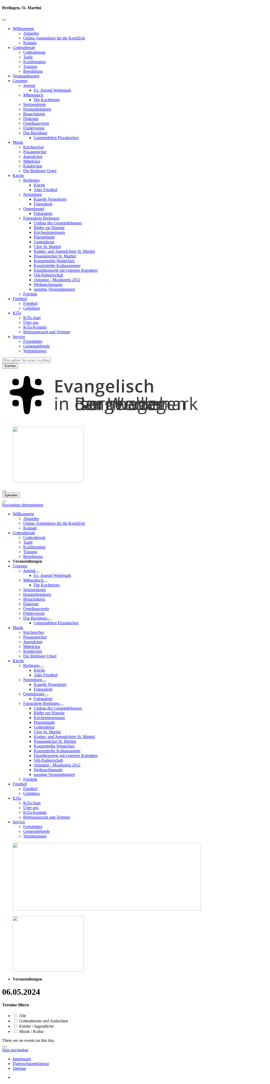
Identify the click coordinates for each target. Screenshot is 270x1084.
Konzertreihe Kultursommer (57, 265)
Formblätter (32, 341)
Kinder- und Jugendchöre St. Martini (64, 251)
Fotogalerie (43, 204)
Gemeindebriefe (36, 346)
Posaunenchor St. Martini (55, 256)
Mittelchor (31, 161)
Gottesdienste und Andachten (43, 1021)
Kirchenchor (33, 147)
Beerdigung (33, 71)
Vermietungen (34, 351)
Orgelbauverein (36, 123)
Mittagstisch (33, 95)
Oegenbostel (33, 208)
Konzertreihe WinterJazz (54, 261)
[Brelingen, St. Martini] (135, 420)
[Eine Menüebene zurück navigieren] (4, 20)
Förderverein (34, 128)
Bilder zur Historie (49, 227)
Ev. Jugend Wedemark (52, 90)
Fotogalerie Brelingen (41, 218)
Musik (18, 142)
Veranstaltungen (26, 76)
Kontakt (30, 43)
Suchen (10, 366)
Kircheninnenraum (49, 232)
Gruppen (20, 80)
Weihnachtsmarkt (48, 284)
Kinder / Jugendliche (36, 1026)
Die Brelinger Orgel (39, 171)
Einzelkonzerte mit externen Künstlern (66, 270)
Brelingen (31, 180)
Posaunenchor (35, 152)
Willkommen (23, 28)
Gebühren (31, 308)
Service (19, 336)
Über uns (30, 322)
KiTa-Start (32, 317)
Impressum (22, 1059)
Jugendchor (32, 156)
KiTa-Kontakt (34, 327)
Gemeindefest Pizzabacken (56, 137)
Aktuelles (31, 33)
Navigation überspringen (22, 505)
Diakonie (30, 118)
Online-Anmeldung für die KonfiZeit (54, 38)
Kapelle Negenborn (50, 199)
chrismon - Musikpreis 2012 (57, 280)
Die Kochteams (47, 99)
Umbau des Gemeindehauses (58, 223)
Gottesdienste (24, 47)
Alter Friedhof (45, 189)
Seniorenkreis (34, 104)
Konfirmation (34, 62)
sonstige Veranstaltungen (54, 289)
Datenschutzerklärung (31, 1063)
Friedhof (20, 298)
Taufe (28, 57)
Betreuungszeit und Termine (46, 332)
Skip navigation (15, 1050)
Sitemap (19, 1068)
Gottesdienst (44, 242)
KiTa (17, 313)
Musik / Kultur (31, 1031)
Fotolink (30, 294)
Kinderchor (32, 166)
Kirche (18, 175)
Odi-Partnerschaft (48, 275)
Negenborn (32, 194)
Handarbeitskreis (37, 109)
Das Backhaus (35, 133)
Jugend (29, 85)
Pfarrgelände (44, 237)
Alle (22, 1015)
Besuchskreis (34, 114)
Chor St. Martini (47, 246)
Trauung (30, 66)
